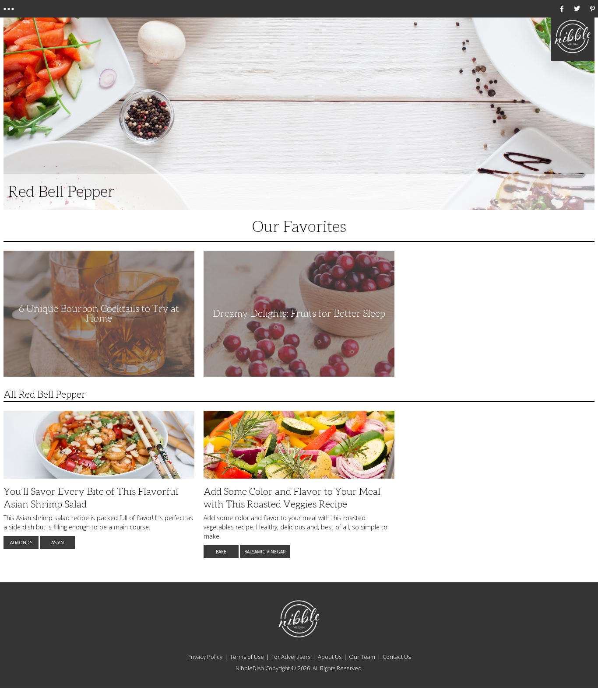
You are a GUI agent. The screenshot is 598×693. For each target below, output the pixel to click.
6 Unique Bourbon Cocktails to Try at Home (99, 313)
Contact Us (397, 657)
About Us (329, 657)
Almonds (21, 542)
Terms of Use (247, 657)
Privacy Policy (204, 657)
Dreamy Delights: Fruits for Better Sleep (299, 313)
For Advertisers (290, 657)
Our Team (362, 657)
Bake (221, 552)
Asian (57, 542)
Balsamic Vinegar (265, 552)
